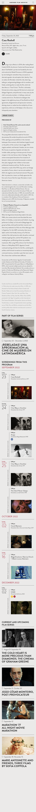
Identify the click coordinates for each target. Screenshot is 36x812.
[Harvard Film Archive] (18, 2)
